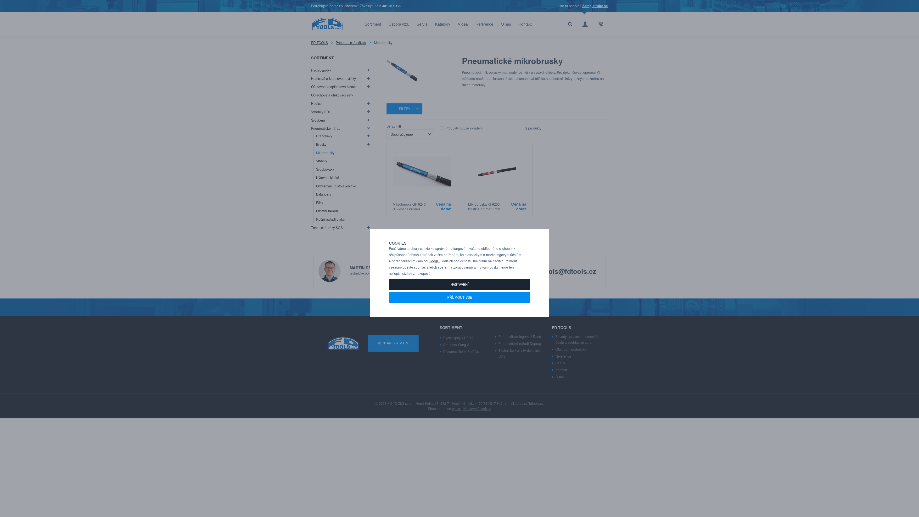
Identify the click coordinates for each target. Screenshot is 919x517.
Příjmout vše (459, 297)
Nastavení (459, 284)
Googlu (434, 260)
